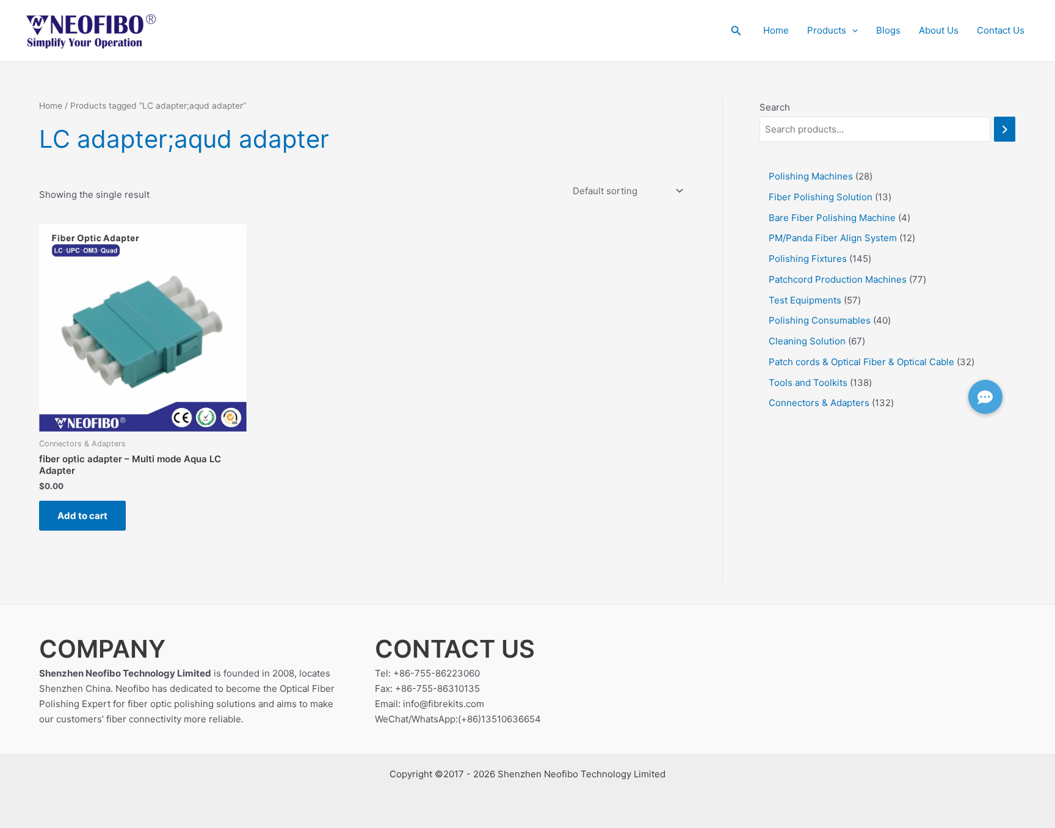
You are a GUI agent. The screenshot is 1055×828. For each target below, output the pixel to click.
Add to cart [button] (82, 515)
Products (826, 30)
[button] (736, 30)
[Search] (1004, 129)
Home (776, 30)
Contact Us (1000, 30)
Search (775, 107)
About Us (939, 30)
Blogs (888, 30)
